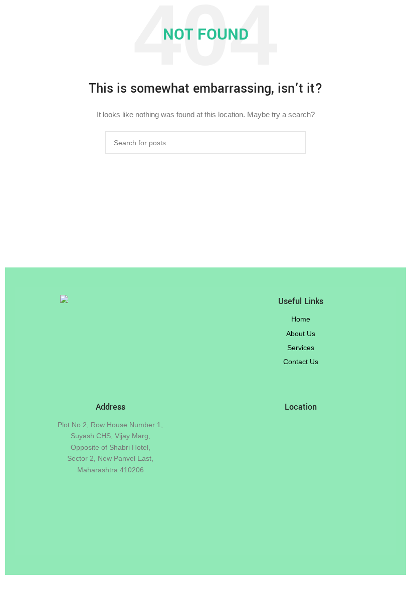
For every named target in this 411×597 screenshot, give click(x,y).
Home (300, 319)
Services (300, 348)
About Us (300, 334)
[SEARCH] (294, 142)
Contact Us (300, 362)
